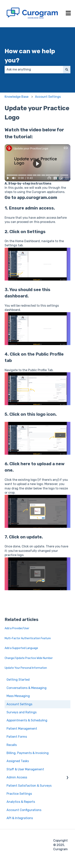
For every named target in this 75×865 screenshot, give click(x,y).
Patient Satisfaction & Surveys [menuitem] (29, 785)
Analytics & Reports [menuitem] (21, 802)
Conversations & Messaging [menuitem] (27, 688)
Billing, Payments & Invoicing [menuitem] (28, 753)
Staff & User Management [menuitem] (25, 769)
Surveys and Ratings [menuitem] (22, 712)
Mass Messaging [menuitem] (18, 696)
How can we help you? (30, 55)
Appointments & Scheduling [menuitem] (27, 720)
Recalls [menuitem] (12, 745)
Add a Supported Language (21, 648)
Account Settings (48, 97)
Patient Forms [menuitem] (17, 736)
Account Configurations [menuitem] (24, 810)
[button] (67, 778)
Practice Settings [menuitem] (19, 793)
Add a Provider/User (17, 628)
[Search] (66, 69)
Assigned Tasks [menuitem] (18, 761)
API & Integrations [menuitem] (20, 818)
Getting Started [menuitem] (18, 679)
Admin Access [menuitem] (17, 777)
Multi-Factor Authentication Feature (28, 638)
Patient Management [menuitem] (22, 728)
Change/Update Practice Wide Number (29, 658)
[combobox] (34, 69)
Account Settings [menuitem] (19, 704)
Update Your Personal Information (26, 668)
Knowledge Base (16, 97)
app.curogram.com (37, 197)
